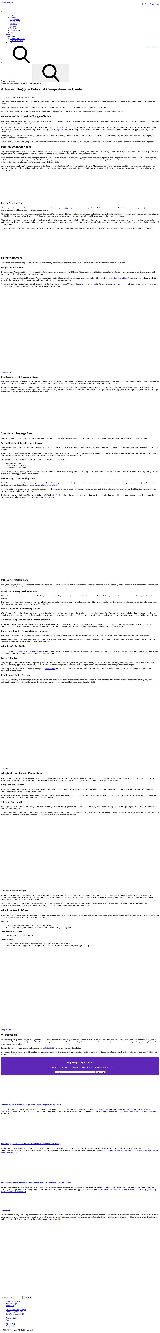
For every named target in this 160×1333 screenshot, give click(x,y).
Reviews (13, 28)
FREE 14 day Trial (13, 1301)
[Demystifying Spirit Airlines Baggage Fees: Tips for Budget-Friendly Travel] (21, 1100)
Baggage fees (15, 20)
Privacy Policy (11, 1324)
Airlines (13, 18)
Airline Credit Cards (17, 39)
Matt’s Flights (50, 669)
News (8, 34)
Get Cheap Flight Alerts (150, 4)
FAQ (7, 1320)
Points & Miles (11, 43)
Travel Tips (10, 15)
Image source (6, 372)
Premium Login (11, 1304)
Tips (11, 32)
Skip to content (7, 2)
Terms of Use (11, 1326)
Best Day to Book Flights (15, 1314)
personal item (63, 130)
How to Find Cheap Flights (16, 1310)
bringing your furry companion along (30, 651)
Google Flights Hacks (14, 1312)
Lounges (13, 26)
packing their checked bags (118, 278)
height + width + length (88, 284)
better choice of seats (50, 485)
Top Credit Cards (16, 41)
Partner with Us (11, 1318)
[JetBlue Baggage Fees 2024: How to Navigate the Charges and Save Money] (21, 1139)
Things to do (15, 30)
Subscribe (27, 1297)
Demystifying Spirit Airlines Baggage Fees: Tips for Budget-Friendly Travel (31, 1105)
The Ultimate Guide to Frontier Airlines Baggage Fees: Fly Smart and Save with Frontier (36, 1183)
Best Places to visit (17, 22)
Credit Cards (10, 37)
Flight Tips (14, 24)
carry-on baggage (62, 208)
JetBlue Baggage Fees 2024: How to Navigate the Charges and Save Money (30, 1144)
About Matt (10, 1306)
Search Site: (5, 81)
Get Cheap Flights (152, 47)
